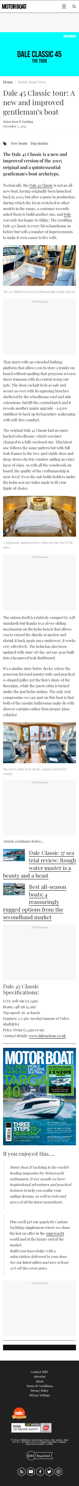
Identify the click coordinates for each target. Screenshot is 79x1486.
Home (8, 82)
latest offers (32, 1262)
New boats (19, 143)
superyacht (55, 1233)
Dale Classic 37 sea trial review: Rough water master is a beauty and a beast (39, 864)
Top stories (39, 143)
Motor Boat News (32, 82)
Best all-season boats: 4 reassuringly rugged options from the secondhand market (34, 902)
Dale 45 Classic (41, 185)
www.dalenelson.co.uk (47, 1035)
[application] (39, 54)
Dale (67, 214)
